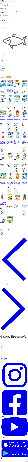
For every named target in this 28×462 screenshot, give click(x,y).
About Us (2, 345)
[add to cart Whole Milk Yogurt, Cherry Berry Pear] (7, 139)
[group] (14, 73)
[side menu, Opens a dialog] (0, 3)
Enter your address (3, 8)
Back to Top (1, 343)
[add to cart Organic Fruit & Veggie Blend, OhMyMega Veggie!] (0, 139)
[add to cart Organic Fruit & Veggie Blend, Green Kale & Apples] (0, 160)
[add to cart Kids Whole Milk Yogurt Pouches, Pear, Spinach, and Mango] (7, 87)
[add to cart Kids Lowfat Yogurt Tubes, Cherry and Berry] (7, 102)
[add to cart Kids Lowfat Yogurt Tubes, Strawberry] (14, 139)
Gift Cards (2, 346)
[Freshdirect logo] (4, 5)
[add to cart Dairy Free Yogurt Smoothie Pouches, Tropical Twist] (7, 223)
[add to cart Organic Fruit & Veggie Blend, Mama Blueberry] (22, 139)
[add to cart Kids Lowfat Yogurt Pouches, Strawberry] (22, 180)
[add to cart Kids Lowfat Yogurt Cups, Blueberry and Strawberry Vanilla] (22, 117)
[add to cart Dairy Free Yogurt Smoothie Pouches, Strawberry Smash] (0, 180)
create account (5, 15)
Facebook (2, 416)
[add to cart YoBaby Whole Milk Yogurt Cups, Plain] (0, 102)
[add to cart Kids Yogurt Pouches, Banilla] (22, 87)
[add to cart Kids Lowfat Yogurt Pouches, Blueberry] (22, 102)
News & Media (3, 359)
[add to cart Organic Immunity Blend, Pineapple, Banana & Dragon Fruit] (7, 180)
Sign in (1, 15)
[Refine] (0, 75)
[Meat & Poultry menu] (5, 27)
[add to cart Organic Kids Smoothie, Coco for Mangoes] (14, 160)
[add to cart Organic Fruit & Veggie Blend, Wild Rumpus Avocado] (7, 117)
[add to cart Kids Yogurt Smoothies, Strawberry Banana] (14, 102)
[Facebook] (14, 415)
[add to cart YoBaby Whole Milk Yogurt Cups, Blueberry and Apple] (14, 87)
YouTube (2, 437)
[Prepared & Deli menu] (5, 22)
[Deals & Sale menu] (4, 20)
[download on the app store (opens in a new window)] (14, 448)
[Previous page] (14, 283)
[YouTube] (14, 436)
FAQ (2, 356)
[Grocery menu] (3, 66)
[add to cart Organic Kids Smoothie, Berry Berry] (0, 223)
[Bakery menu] (3, 61)
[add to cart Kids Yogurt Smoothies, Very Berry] (0, 117)
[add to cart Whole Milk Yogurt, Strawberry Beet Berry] (0, 87)
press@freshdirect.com (4, 358)
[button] (3, 88)
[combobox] (5, 10)
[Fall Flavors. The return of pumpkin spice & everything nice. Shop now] (5, 77)
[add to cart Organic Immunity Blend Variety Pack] (7, 202)
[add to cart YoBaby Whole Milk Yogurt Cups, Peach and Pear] (7, 159)
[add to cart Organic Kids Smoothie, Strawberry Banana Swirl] (22, 160)
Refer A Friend (3, 350)
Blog (2, 347)
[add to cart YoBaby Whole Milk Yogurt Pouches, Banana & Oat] (14, 202)
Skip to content (2, 0)
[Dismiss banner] (0, 2)
